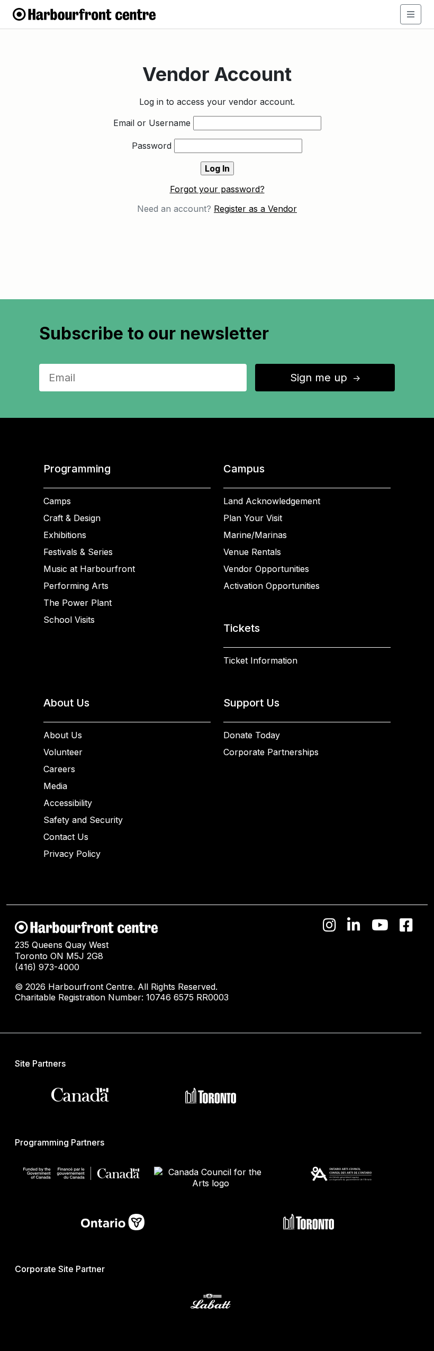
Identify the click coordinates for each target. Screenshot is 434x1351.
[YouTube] (380, 925)
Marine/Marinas (255, 535)
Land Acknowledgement (271, 501)
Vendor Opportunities (266, 568)
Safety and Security (83, 820)
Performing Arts (75, 585)
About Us (62, 735)
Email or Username (152, 123)
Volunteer (63, 752)
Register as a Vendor (255, 208)
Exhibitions (64, 535)
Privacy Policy (72, 853)
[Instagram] (329, 925)
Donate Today (251, 735)
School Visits (69, 619)
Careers (59, 769)
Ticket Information (260, 660)
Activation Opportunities (271, 585)
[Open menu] (410, 14)
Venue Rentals (252, 552)
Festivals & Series (78, 552)
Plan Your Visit (252, 518)
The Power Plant (77, 602)
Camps (57, 501)
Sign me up (326, 377)
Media (55, 786)
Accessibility (67, 803)
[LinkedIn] (353, 925)
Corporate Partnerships (271, 752)
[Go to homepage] (84, 13)
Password (151, 145)
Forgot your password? (217, 189)
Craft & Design (72, 518)
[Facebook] (406, 925)
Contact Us (65, 836)
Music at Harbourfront (89, 568)
